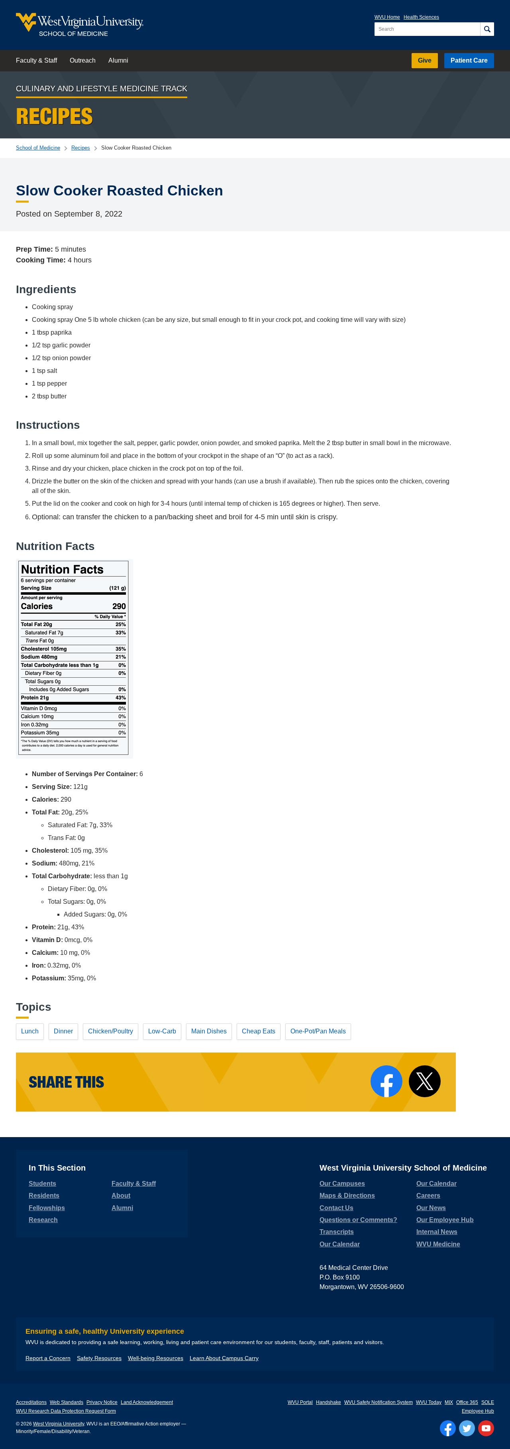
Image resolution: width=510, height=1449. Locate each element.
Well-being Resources (155, 1358)
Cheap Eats (258, 1031)
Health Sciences (421, 17)
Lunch (30, 1031)
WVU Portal (300, 1402)
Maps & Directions (347, 1195)
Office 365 (467, 1402)
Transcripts (337, 1231)
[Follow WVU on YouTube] (486, 1428)
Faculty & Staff (36, 60)
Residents (44, 1195)
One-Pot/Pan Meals (318, 1031)
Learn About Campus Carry (224, 1358)
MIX (449, 1402)
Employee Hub (478, 1411)
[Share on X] (425, 1081)
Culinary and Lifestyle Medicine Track (101, 88)
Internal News (436, 1231)
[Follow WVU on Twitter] (467, 1428)
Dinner (63, 1031)
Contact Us (336, 1208)
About (121, 1195)
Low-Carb (162, 1031)
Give (425, 60)
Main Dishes (209, 1031)
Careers (428, 1195)
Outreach (83, 60)
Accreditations (31, 1402)
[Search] (487, 29)
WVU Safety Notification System (378, 1402)
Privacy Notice (102, 1402)
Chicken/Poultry (110, 1031)
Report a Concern (48, 1358)
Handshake (328, 1402)
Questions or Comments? (358, 1219)
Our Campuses (342, 1183)
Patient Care (469, 60)
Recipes (80, 148)
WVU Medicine (438, 1244)
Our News (431, 1208)
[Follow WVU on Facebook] (448, 1428)
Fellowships (47, 1208)
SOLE (487, 1402)
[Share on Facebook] (386, 1081)
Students (42, 1183)
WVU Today (428, 1402)
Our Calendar (340, 1244)
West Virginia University (58, 1424)
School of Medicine (38, 148)
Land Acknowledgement (147, 1402)
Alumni (118, 60)
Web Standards (66, 1402)
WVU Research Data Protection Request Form (66, 1411)
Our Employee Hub (445, 1219)
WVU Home (387, 17)
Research (43, 1219)
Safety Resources (99, 1358)
